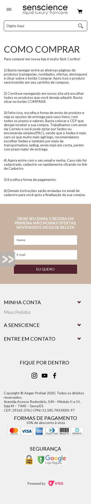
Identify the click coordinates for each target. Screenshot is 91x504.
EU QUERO (45, 269)
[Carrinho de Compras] (81, 11)
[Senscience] (45, 9)
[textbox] (37, 26)
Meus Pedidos (17, 312)
